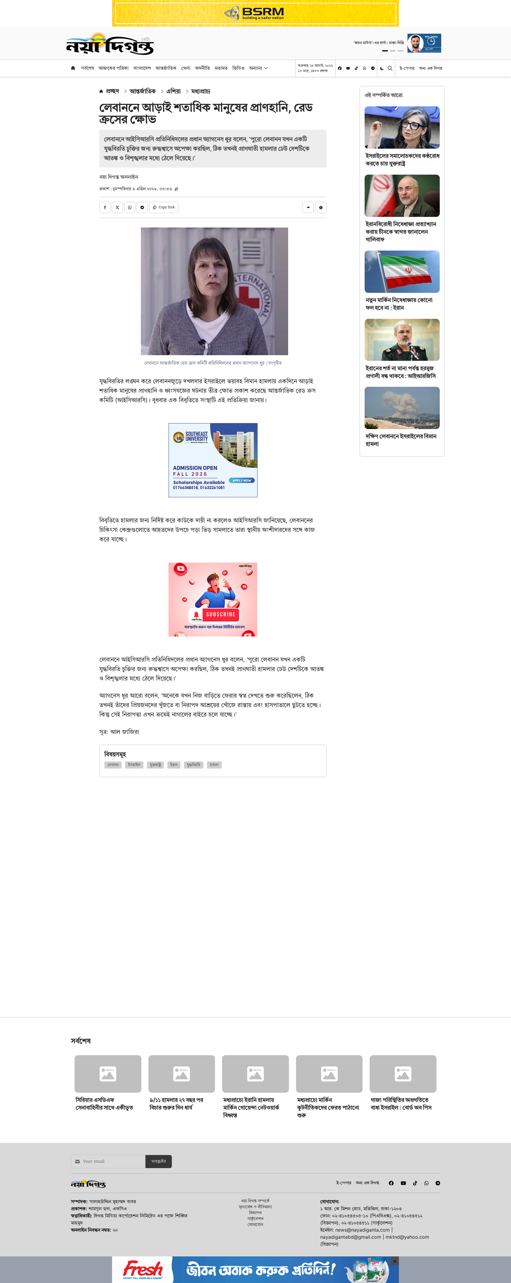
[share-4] (142, 207)
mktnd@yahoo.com (407, 1237)
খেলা (185, 68)
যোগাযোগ (255, 1224)
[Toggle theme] (382, 68)
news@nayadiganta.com (362, 1230)
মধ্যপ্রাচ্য (201, 91)
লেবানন (113, 765)
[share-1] (105, 207)
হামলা (214, 765)
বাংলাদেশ (142, 68)
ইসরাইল (134, 765)
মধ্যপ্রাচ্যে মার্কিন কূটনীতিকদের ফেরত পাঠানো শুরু (328, 1108)
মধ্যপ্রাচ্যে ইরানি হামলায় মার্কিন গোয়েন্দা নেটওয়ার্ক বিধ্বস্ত (251, 1108)
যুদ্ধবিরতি (193, 765)
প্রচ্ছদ (112, 91)
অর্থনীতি (202, 68)
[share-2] (117, 207)
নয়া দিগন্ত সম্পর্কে (255, 1200)
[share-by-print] (320, 207)
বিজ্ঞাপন (255, 1212)
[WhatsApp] (364, 68)
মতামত (221, 68)
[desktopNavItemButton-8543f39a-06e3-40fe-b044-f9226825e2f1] (265, 68)
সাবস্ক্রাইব (158, 1161)
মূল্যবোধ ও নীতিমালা (255, 1206)
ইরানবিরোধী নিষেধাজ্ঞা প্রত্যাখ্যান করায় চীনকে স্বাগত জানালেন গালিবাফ (401, 232)
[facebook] (340, 68)
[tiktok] (356, 68)
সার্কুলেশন (255, 1218)
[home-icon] (73, 68)
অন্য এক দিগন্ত (430, 68)
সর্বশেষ (87, 68)
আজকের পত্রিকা (114, 68)
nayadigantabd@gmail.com (350, 1237)
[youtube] (348, 68)
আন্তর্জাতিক (166, 68)
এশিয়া (173, 91)
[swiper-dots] (385, 50)
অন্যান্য (255, 68)
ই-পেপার (407, 68)
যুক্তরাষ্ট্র (155, 765)
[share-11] (308, 207)
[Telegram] (373, 68)
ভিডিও (238, 68)
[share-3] (129, 207)
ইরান (173, 765)
